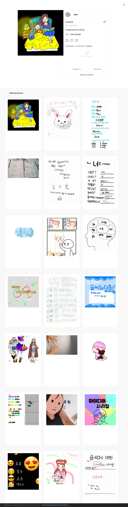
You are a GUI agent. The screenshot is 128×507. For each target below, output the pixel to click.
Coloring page (75, 34)
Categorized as (74, 30)
